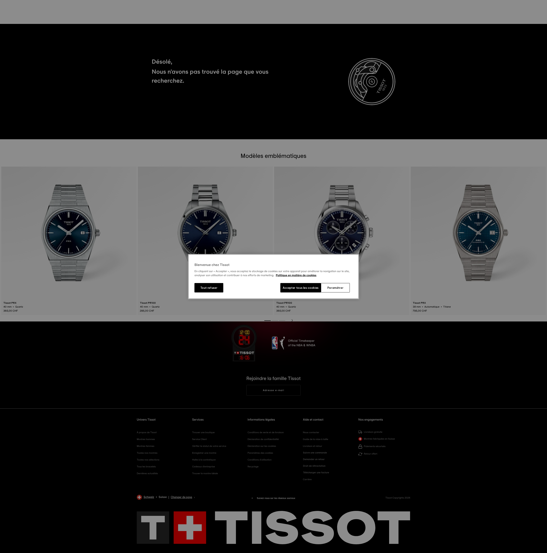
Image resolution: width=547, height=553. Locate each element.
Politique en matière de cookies (296, 275)
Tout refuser (209, 287)
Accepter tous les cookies (301, 287)
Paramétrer (335, 287)
